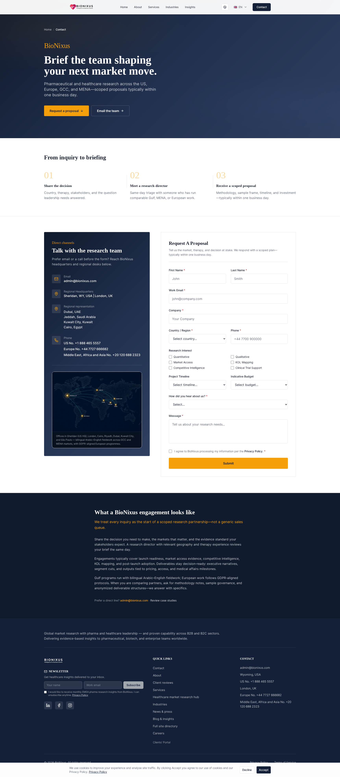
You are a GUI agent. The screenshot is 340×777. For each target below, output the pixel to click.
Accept (263, 769)
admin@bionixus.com (80, 281)
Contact (262, 7)
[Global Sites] (225, 7)
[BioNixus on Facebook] (59, 705)
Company (176, 310)
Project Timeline (179, 376)
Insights (190, 7)
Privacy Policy (253, 451)
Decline (247, 769)
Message (176, 415)
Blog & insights (163, 719)
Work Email (177, 290)
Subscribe (133, 685)
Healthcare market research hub (176, 697)
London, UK (248, 688)
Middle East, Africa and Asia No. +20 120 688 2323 (102, 355)
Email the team (108, 111)
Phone (236, 330)
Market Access (183, 362)
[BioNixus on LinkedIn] (48, 705)
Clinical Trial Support (249, 367)
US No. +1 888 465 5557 (82, 343)
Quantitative (181, 356)
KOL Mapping (244, 362)
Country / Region (181, 330)
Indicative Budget (242, 376)
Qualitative (242, 356)
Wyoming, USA (250, 674)
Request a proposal (64, 111)
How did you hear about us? (188, 396)
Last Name (239, 270)
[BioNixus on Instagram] (70, 705)
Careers (158, 733)
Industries (172, 7)
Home (124, 7)
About (138, 7)
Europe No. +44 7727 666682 (86, 349)
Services (153, 7)
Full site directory (165, 726)
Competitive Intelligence (189, 367)
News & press (162, 711)
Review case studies (163, 600)
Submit (228, 463)
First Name (177, 270)
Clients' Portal (161, 742)
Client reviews (163, 682)
